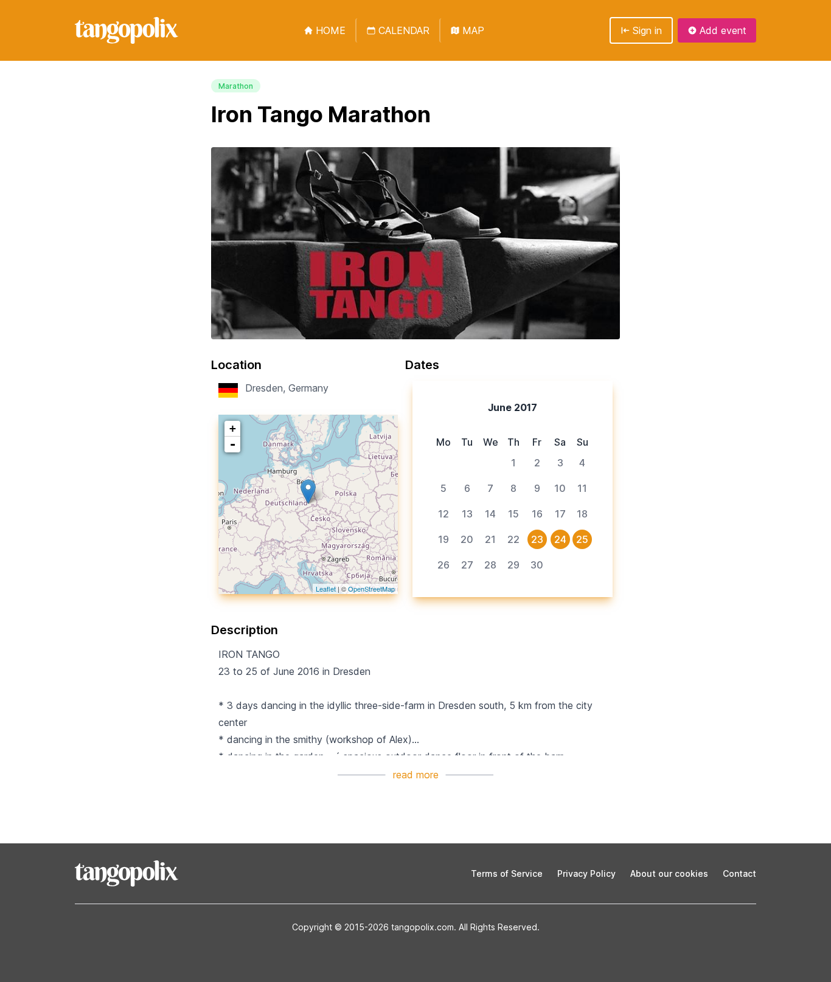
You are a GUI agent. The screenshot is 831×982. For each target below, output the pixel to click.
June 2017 (512, 407)
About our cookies (669, 873)
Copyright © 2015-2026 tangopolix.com (373, 927)
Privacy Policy (586, 873)
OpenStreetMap (371, 588)
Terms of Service (507, 873)
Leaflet (326, 588)
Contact (739, 873)
